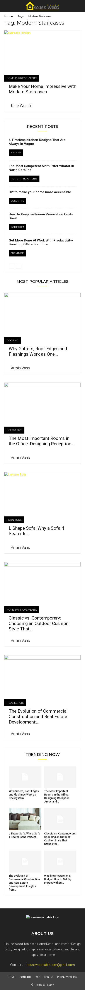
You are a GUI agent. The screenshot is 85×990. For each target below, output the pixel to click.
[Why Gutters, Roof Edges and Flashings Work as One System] (42, 311)
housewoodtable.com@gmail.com (51, 965)
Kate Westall (21, 105)
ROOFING (13, 340)
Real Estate (15, 702)
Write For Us (44, 977)
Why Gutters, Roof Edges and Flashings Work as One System (24, 795)
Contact (25, 977)
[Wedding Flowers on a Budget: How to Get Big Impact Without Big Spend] (60, 862)
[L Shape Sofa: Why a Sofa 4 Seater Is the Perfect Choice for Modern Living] (42, 491)
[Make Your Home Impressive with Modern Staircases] (42, 49)
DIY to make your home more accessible (40, 192)
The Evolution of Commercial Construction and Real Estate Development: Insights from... (24, 882)
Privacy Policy (67, 977)
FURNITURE (17, 253)
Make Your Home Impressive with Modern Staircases (42, 89)
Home (8, 16)
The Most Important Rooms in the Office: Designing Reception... (42, 441)
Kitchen (16, 152)
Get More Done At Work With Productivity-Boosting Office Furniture (41, 242)
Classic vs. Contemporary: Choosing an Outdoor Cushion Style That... (38, 623)
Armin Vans (20, 368)
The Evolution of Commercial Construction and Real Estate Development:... (38, 717)
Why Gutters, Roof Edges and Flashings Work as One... (38, 351)
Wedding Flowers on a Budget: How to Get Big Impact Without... (57, 879)
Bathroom (17, 227)
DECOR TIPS (17, 200)
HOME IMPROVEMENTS (22, 78)
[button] (79, 6)
